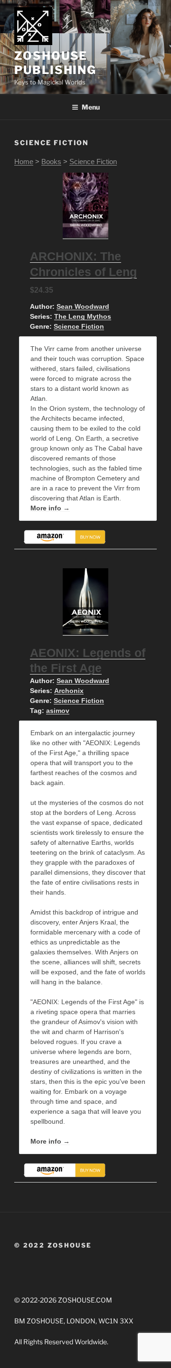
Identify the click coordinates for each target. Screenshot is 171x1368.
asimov (57, 710)
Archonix (69, 690)
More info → (50, 508)
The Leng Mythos (82, 316)
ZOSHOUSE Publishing (55, 63)
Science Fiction (93, 161)
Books (51, 161)
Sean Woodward (83, 306)
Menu (91, 107)
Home (23, 161)
